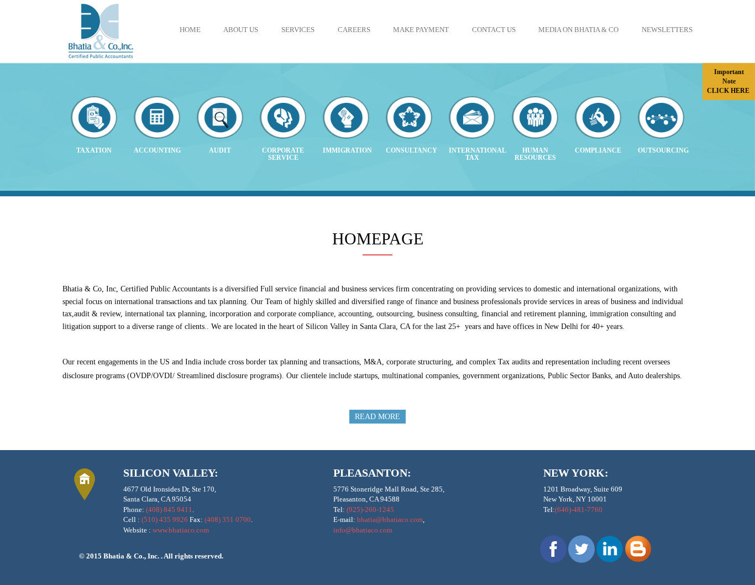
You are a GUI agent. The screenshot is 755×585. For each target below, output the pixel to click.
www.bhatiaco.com (181, 530)
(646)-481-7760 (578, 509)
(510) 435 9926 (164, 519)
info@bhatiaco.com (362, 530)
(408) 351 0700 (228, 519)
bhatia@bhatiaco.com (390, 519)
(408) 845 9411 (169, 509)
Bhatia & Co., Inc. (132, 556)
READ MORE (377, 416)
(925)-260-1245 (370, 509)
